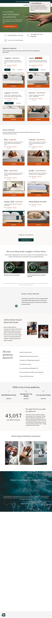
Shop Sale (13, 86)
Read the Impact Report (26, 503)
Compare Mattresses (10, 26)
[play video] (11, 453)
